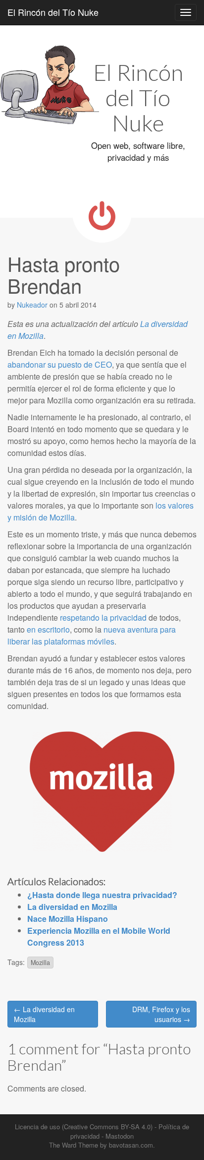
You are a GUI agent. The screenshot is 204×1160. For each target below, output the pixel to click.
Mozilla (40, 962)
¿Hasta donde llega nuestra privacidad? (102, 895)
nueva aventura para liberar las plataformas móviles (91, 635)
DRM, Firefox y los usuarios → (161, 1014)
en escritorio (48, 629)
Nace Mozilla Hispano (67, 918)
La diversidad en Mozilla (72, 906)
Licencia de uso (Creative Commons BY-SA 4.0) (84, 1126)
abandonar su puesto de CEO (59, 364)
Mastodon (119, 1136)
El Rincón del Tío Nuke (53, 11)
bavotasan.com (131, 1145)
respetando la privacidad (103, 617)
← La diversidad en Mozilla (44, 1014)
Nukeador (32, 305)
